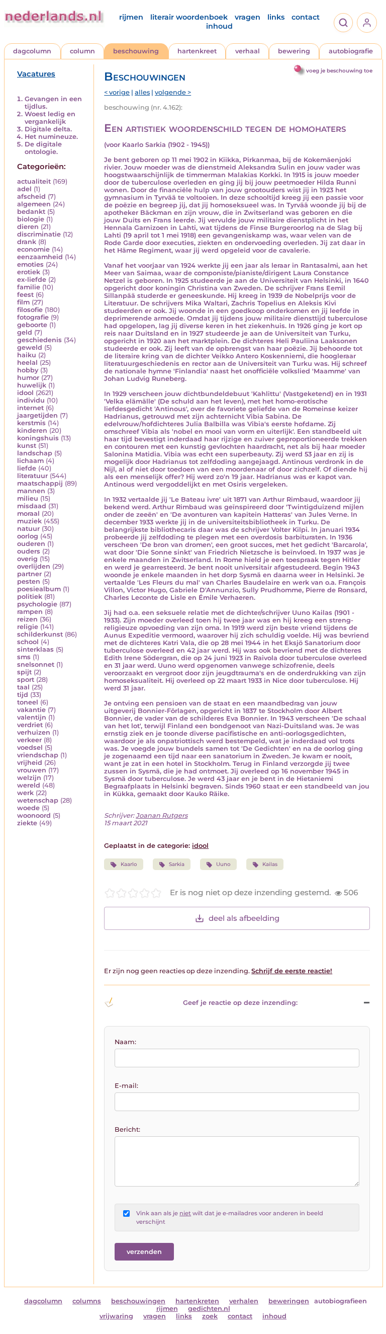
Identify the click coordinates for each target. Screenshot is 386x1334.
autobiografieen (340, 1301)
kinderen (32, 430)
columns (86, 1301)
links (275, 17)
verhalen (243, 1301)
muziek (29, 521)
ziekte (27, 823)
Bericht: (127, 1129)
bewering (294, 51)
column (82, 51)
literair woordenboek (189, 17)
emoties (30, 264)
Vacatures (36, 74)
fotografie (33, 317)
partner (29, 574)
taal (23, 687)
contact (306, 17)
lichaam (30, 460)
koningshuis (38, 438)
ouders (28, 551)
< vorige (117, 92)
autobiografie (351, 51)
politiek (29, 596)
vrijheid (29, 762)
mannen (31, 491)
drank (26, 242)
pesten (28, 581)
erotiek (28, 272)
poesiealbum (39, 589)
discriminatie (39, 234)
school (28, 642)
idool (25, 393)
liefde (26, 468)
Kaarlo (129, 864)
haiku (26, 355)
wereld (28, 785)
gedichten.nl (209, 1308)
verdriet (30, 725)
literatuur (32, 476)
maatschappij (40, 483)
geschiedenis (39, 340)
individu (31, 400)
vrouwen (31, 770)
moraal (28, 513)
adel (24, 189)
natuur (28, 528)
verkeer (29, 740)
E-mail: (126, 1085)
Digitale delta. (48, 129)
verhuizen (33, 732)
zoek (210, 1316)
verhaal (247, 51)
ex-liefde (31, 279)
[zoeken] (343, 22)
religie (27, 627)
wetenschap (37, 800)
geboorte (32, 325)
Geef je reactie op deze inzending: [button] (240, 1002)
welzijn (29, 777)
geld (24, 332)
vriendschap (37, 755)
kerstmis (31, 423)
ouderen (31, 543)
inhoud (219, 26)
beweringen (288, 1301)
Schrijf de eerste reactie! (291, 971)
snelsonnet (35, 664)
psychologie (37, 604)
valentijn (31, 717)
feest (25, 294)
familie (28, 287)
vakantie (31, 710)
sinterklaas (35, 649)
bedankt (31, 211)
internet (30, 408)
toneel (27, 702)
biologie (30, 219)
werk (25, 793)
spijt (24, 672)
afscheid (31, 196)
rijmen (131, 17)
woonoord (34, 815)
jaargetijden (37, 415)
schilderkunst (40, 634)
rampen (30, 611)
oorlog (27, 536)
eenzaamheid (40, 257)
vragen (247, 17)
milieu (27, 498)
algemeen (34, 204)
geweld (29, 347)
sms (24, 657)
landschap (34, 453)
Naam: (125, 1042)
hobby (27, 370)
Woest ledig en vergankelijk (50, 117)
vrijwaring (116, 1316)
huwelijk (31, 385)
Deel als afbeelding (244, 918)
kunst (26, 445)
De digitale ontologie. (43, 147)
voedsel (30, 747)
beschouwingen (138, 1301)
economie (33, 249)
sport (25, 679)
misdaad (31, 506)
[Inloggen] (367, 23)
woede (28, 808)
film (23, 302)
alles (142, 92)
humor (28, 377)
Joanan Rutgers (161, 815)
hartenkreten (197, 1301)
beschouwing (136, 51)
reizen (27, 619)
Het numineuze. (51, 136)
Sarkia (176, 864)
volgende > (173, 92)
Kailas (269, 864)
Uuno (223, 864)
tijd (22, 694)
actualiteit (34, 181)
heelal (27, 362)
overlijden (33, 566)
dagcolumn (32, 51)
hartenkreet (197, 51)
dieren (28, 226)
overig (27, 559)
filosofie (30, 309)
